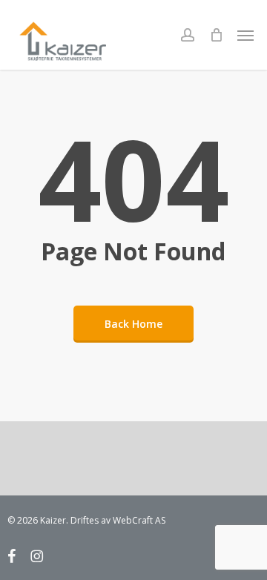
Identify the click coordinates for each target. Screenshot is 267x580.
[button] (245, 34)
